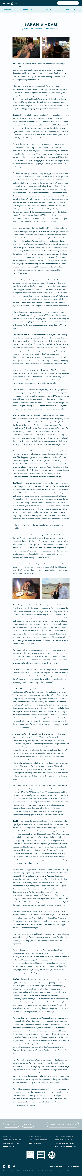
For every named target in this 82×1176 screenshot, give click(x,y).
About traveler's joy (12, 1140)
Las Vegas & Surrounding (33, 29)
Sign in (28, 1125)
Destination (72, 9)
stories (7, 9)
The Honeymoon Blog (64, 1143)
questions (49, 9)
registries (27, 9)
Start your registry (68, 3)
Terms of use (56, 1167)
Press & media (9, 1146)
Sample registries (37, 1143)
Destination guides (64, 1140)
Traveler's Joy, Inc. (10, 1171)
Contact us (11, 1125)
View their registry (53, 29)
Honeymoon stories (38, 1140)
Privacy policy (72, 1167)
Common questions (12, 1143)
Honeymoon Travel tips (65, 1146)
